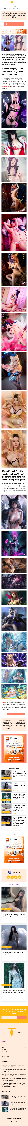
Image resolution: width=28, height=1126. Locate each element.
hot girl (21, 714)
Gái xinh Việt (6, 811)
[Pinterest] (16, 24)
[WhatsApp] (21, 24)
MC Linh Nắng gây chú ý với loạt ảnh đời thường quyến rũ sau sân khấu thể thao (19, 808)
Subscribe (21, 1017)
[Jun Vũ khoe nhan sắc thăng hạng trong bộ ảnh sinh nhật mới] (6, 787)
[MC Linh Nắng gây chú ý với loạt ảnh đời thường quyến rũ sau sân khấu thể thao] (6, 809)
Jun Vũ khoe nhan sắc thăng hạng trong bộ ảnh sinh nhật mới (19, 785)
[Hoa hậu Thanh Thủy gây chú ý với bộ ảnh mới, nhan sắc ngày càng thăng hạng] (6, 798)
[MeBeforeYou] (10, 872)
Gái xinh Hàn (6, 823)
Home (2, 7)
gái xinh (15, 714)
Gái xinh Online (9, 7)
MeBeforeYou (16, 872)
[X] (11, 24)
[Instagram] (12, 877)
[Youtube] (19, 877)
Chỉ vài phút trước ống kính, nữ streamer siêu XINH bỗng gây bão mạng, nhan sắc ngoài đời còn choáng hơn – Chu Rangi (19, 821)
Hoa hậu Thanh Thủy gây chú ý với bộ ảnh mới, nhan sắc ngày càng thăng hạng (19, 796)
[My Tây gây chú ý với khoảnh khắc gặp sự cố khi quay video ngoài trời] (6, 775)
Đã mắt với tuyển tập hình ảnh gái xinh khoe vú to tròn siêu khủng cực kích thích (8, 725)
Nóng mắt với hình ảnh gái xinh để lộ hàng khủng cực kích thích (20, 724)
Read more (15, 779)
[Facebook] (6, 24)
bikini (9, 714)
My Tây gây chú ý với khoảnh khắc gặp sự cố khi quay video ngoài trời (19, 774)
